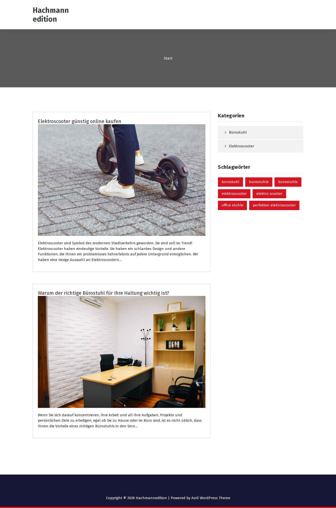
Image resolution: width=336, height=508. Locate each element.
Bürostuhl (238, 132)
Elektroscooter (241, 146)
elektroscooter (234, 193)
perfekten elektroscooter (274, 205)
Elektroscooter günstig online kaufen (79, 121)
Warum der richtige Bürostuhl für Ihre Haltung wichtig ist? (103, 293)
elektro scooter (269, 193)
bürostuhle (259, 182)
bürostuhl (230, 182)
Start (168, 58)
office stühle (232, 205)
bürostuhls (288, 182)
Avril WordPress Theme (210, 498)
